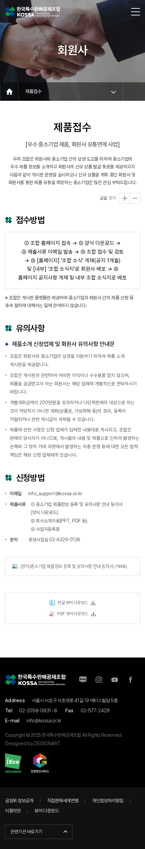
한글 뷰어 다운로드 (73, 602)
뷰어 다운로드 (46, 810)
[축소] (135, 198)
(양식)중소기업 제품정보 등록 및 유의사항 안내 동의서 (73, 566)
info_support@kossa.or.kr (55, 493)
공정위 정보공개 (19, 800)
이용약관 (13, 810)
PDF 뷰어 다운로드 (72, 613)
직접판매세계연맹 (63, 800)
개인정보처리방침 (107, 800)
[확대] (125, 198)
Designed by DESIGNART (32, 743)
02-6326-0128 (64, 539)
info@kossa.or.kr (44, 720)
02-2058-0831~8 (38, 710)
